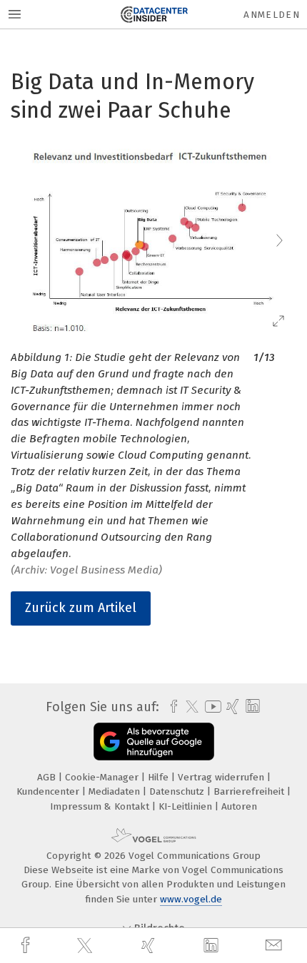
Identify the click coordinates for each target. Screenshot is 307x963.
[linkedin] (212, 946)
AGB (48, 777)
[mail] (276, 945)
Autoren (239, 806)
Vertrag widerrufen (222, 777)
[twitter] (86, 946)
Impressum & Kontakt (101, 806)
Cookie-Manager (103, 777)
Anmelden (271, 15)
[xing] (150, 945)
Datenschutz (178, 791)
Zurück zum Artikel (80, 608)
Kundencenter (49, 791)
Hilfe (159, 777)
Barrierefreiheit (250, 791)
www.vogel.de (191, 899)
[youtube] (210, 706)
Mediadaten (116, 791)
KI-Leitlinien (186, 806)
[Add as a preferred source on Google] (154, 741)
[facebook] (27, 945)
